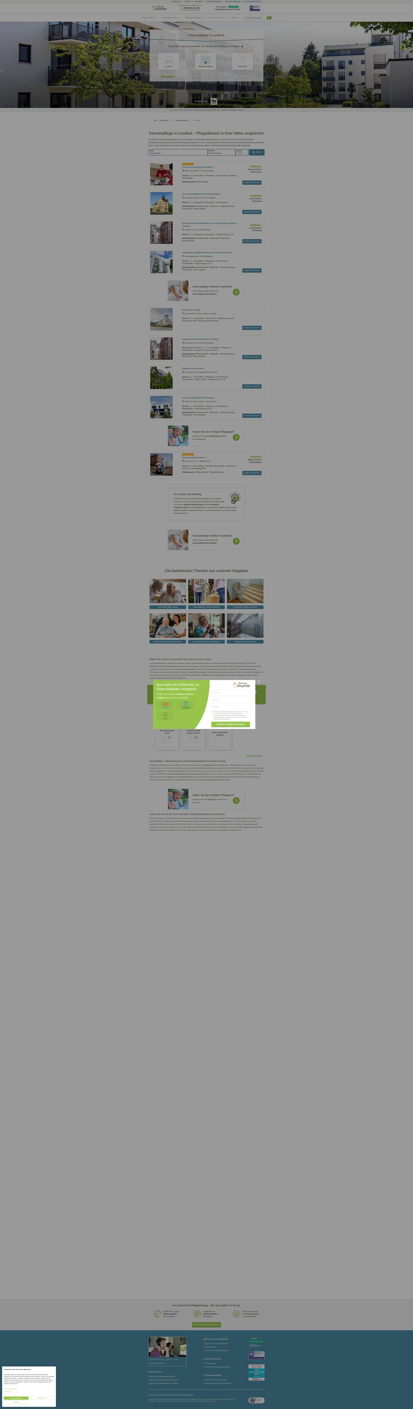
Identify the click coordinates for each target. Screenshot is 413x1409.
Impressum (7, 1391)
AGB (238, 712)
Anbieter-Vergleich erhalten (231, 724)
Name (215, 700)
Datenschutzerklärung (227, 712)
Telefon (216, 707)
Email (215, 693)
